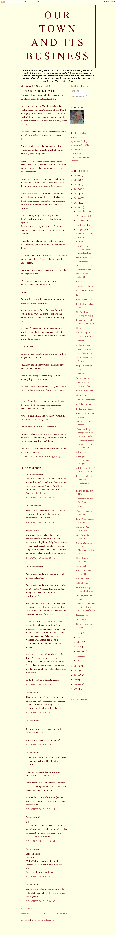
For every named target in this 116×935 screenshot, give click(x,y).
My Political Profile (79, 145)
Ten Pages (80, 506)
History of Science (84, 390)
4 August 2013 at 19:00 (40, 522)
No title (79, 328)
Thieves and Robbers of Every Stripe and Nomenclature (85, 606)
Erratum (80, 281)
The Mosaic (81, 340)
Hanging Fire (82, 615)
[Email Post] (60, 457)
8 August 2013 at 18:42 (40, 901)
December (82, 211)
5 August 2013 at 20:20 (40, 744)
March (80, 651)
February (81, 656)
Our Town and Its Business (58, 35)
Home (44, 913)
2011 (76, 670)
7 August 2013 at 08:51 (40, 841)
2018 (76, 184)
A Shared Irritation (84, 290)
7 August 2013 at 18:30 (40, 876)
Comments (79, 96)
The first (80, 373)
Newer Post (26, 913)
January (81, 660)
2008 (76, 684)
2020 (76, 175)
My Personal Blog (78, 141)
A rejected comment (85, 399)
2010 (76, 675)
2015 (76, 198)
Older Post (62, 913)
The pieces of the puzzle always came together (84, 249)
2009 (76, 679)
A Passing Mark (83, 578)
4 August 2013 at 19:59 (40, 558)
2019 (76, 180)
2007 (76, 689)
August (80, 229)
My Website (76, 149)
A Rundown (81, 452)
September (82, 225)
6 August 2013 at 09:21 (40, 809)
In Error (79, 241)
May (79, 642)
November (82, 216)
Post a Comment (28, 908)
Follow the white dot (85, 409)
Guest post (81, 395)
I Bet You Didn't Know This (38, 90)
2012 (76, 666)
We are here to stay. (85, 378)
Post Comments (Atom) (44, 920)
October (81, 220)
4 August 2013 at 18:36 (40, 497)
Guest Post (81, 619)
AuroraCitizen (77, 137)
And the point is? (84, 404)
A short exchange (84, 345)
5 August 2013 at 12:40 (40, 712)
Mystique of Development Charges (83, 460)
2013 (76, 207)
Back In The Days (84, 299)
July (79, 633)
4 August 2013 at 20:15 (40, 684)
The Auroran (76, 153)
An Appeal (81, 566)
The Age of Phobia (84, 286)
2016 (76, 193)
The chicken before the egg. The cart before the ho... (85, 444)
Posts (76, 90)
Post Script (81, 295)
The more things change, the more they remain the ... (85, 432)
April (79, 646)
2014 (76, 202)
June (79, 637)
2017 (76, 189)
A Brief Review (83, 583)
